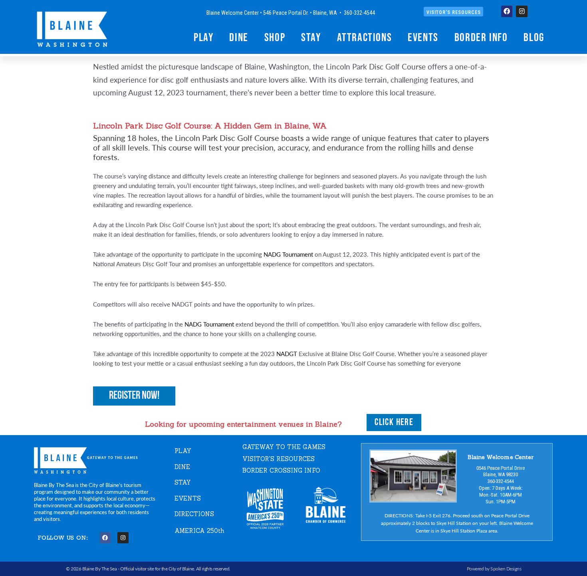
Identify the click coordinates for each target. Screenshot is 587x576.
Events (423, 37)
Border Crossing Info (281, 470)
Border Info (481, 37)
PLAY (183, 451)
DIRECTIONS (194, 514)
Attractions (364, 37)
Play (203, 37)
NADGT (286, 353)
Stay (311, 37)
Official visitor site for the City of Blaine (157, 568)
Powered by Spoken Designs (494, 568)
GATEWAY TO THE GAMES (283, 447)
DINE (182, 467)
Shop (274, 37)
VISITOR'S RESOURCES (278, 459)
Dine (238, 37)
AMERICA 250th (199, 530)
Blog (534, 37)
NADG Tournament (288, 254)
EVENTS (188, 498)
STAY (183, 482)
